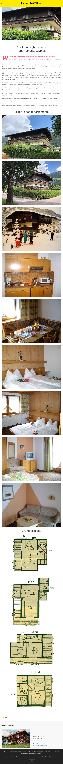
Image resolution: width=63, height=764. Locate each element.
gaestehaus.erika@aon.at (40, 745)
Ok (32, 761)
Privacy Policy (53, 757)
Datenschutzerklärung (27, 753)
